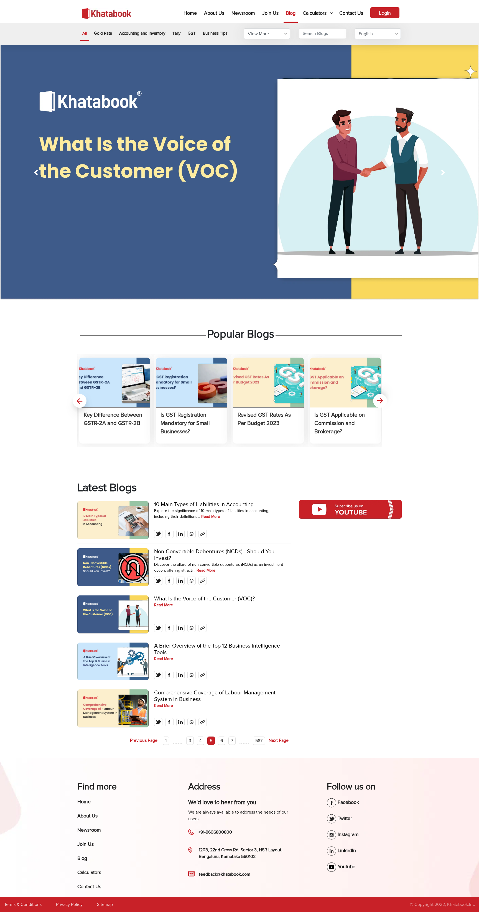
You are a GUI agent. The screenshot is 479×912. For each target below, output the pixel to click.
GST (192, 33)
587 (259, 740)
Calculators (315, 13)
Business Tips (215, 33)
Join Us (270, 13)
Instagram (347, 834)
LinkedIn (346, 850)
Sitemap (105, 904)
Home (191, 13)
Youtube (345, 866)
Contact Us (351, 13)
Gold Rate (103, 33)
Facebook (347, 802)
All (84, 33)
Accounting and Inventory (142, 33)
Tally (176, 33)
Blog (290, 13)
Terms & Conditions (23, 904)
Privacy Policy (69, 904)
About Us (214, 13)
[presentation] (79, 401)
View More (258, 34)
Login (385, 13)
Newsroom (243, 13)
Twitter (344, 818)
